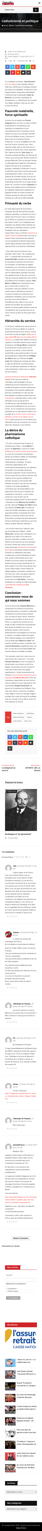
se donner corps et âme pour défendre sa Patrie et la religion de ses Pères (20, 417)
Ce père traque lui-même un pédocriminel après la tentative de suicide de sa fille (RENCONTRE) (27, 1407)
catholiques (30, 713)
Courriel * (9, 1275)
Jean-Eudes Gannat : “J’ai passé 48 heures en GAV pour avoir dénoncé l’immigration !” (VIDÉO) (26, 1372)
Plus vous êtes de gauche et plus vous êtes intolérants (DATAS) (27, 1431)
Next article (35, 765)
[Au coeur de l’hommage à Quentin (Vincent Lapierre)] (10, 1398)
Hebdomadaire (13, 1291)
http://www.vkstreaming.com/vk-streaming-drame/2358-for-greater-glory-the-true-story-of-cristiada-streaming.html (21, 1199)
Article (11, 25)
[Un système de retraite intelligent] (20, 1338)
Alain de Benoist (18, 713)
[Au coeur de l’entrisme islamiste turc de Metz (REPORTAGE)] (10, 1468)
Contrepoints (10, 398)
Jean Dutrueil (17, 721)
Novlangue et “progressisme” (18, 834)
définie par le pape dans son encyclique (21, 337)
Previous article (8, 765)
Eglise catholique (18, 717)
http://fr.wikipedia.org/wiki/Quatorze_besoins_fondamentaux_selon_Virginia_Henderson (20, 1096)
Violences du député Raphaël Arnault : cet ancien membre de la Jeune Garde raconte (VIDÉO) (25, 1419)
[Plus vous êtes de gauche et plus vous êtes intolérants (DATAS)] (10, 1433)
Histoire (29, 717)
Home (5, 25)
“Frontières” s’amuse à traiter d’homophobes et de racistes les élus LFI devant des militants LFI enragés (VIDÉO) (26, 1443)
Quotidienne (12, 1288)
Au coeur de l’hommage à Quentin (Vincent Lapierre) (26, 1396)
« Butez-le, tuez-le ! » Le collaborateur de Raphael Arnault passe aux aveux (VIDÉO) (26, 1361)
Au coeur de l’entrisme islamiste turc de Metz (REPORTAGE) (26, 1466)
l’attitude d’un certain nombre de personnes (21, 451)
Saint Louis (27, 721)
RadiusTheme (21, 1528)
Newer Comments (20, 1238)
